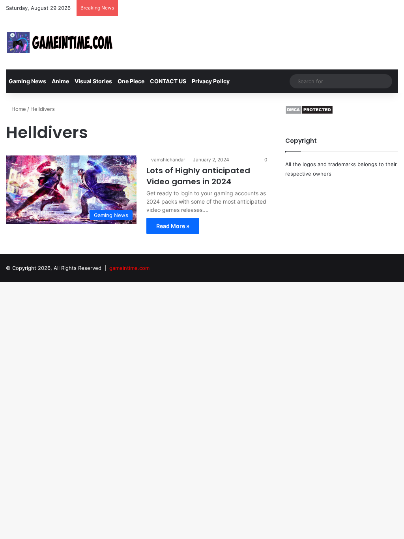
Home (18, 109)
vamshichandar (168, 160)
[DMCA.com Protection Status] (309, 112)
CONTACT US (168, 81)
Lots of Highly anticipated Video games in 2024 (198, 176)
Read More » (172, 226)
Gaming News (27, 81)
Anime (60, 81)
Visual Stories (93, 81)
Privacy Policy (211, 81)
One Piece (131, 81)
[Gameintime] (60, 43)
